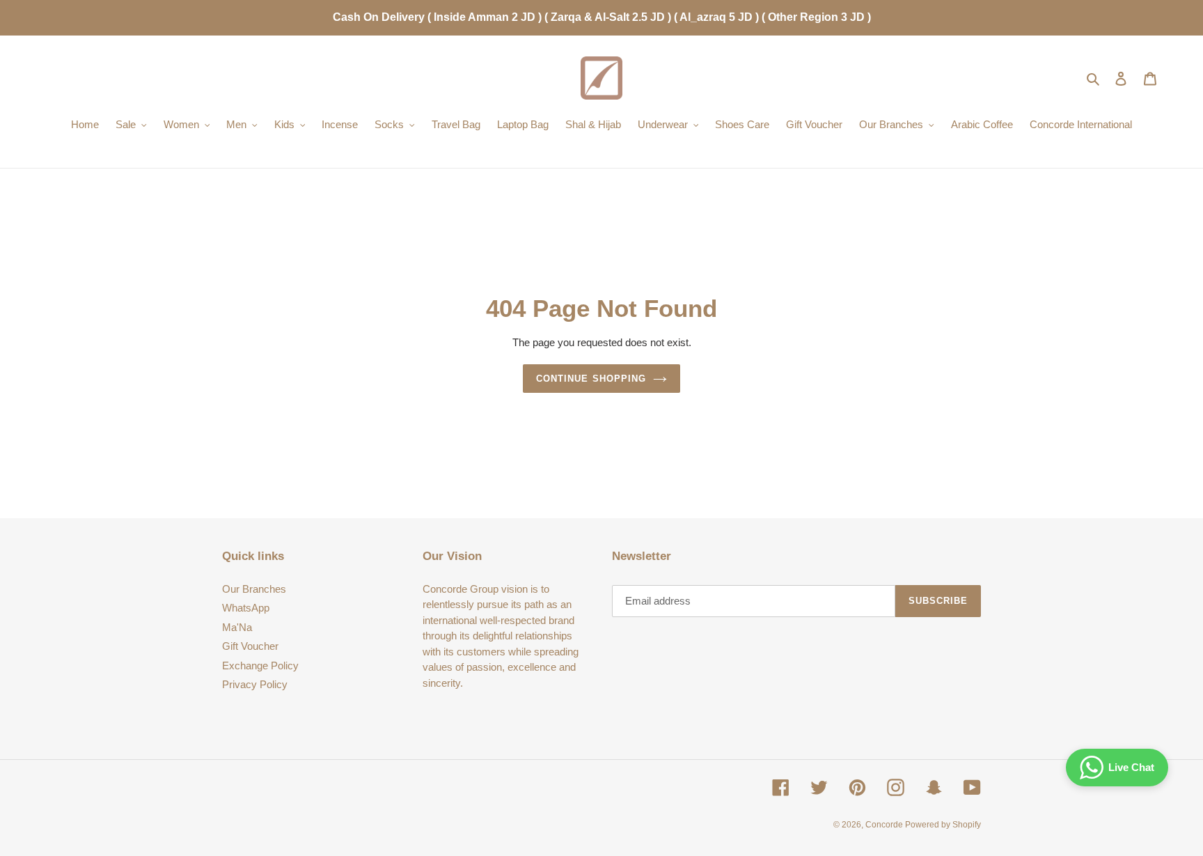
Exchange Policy (260, 665)
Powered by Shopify (943, 825)
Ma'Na (237, 627)
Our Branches (254, 589)
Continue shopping (591, 378)
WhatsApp (245, 608)
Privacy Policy (255, 684)
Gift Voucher (250, 646)
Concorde (885, 825)
